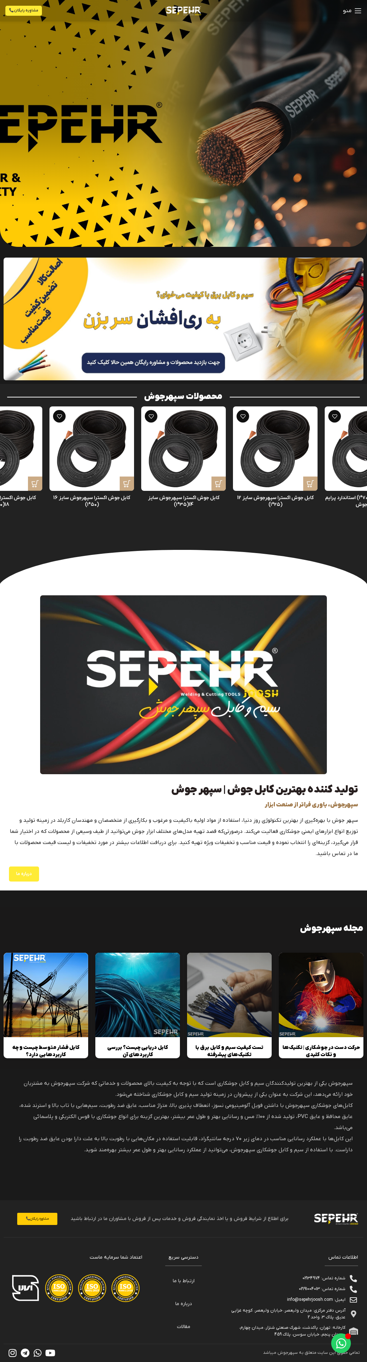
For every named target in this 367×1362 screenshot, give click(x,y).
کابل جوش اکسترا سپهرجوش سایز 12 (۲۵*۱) (275, 501)
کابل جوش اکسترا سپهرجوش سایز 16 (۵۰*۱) (91, 501)
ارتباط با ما (184, 1281)
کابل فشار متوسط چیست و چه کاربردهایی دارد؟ (46, 1051)
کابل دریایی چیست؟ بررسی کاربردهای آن (137, 1051)
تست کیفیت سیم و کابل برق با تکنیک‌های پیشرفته (229, 1051)
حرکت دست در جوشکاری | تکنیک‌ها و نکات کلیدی (321, 1051)
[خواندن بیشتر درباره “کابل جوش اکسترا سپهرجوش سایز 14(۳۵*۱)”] (218, 484)
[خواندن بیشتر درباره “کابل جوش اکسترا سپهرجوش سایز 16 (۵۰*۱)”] (127, 484)
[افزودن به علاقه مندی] (334, 416)
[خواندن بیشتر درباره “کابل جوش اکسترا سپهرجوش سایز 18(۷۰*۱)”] (35, 484)
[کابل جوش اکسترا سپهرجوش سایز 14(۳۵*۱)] (183, 448)
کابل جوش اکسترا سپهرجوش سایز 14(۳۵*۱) (183, 501)
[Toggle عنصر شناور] (341, 1343)
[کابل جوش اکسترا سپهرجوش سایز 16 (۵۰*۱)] (91, 448)
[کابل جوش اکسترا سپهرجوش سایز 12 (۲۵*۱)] (275, 448)
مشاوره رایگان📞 (23, 10)
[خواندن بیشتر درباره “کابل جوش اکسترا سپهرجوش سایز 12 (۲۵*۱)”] (310, 484)
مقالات (183, 1326)
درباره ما (183, 1303)
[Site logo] (183, 10)
